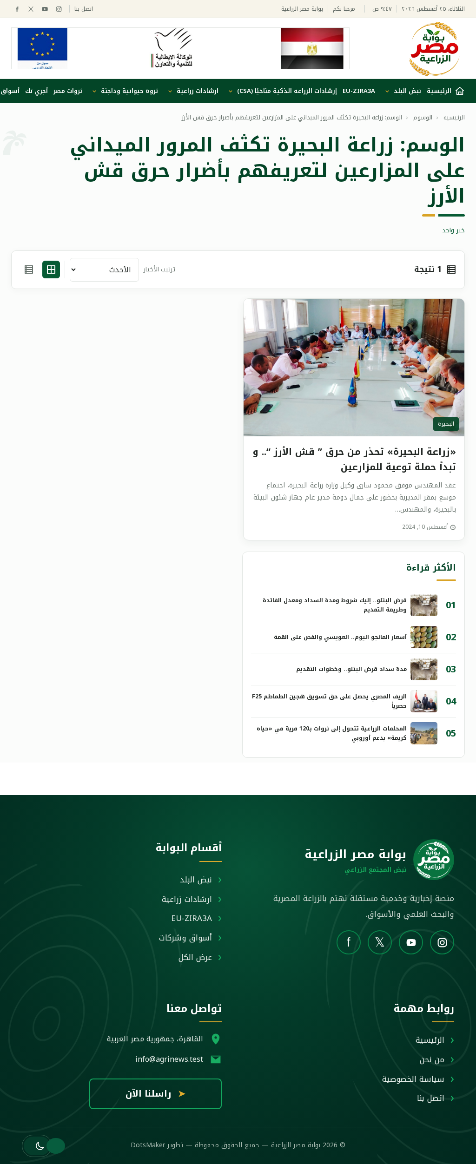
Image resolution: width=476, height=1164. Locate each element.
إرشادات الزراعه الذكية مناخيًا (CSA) (287, 91)
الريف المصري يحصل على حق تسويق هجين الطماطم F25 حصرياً (329, 701)
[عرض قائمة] (29, 269)
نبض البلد (407, 91)
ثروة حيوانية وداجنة (129, 91)
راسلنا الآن (155, 1093)
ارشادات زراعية (197, 91)
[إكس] (31, 9)
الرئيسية (430, 1039)
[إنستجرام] (59, 9)
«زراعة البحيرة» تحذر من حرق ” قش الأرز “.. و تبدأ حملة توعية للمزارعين (354, 459)
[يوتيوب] (45, 9)
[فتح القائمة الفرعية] (387, 91)
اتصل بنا (83, 9)
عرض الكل (195, 957)
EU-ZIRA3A (359, 91)
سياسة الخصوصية (413, 1079)
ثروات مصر (67, 91)
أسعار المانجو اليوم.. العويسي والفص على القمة (340, 637)
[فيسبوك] (17, 9)
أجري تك (36, 91)
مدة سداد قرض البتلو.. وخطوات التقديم (351, 669)
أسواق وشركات (185, 937)
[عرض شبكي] (51, 269)
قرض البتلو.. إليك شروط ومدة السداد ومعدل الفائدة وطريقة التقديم (335, 605)
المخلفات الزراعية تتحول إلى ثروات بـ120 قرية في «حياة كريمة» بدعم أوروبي (332, 733)
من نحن (432, 1059)
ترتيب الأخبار (159, 269)
